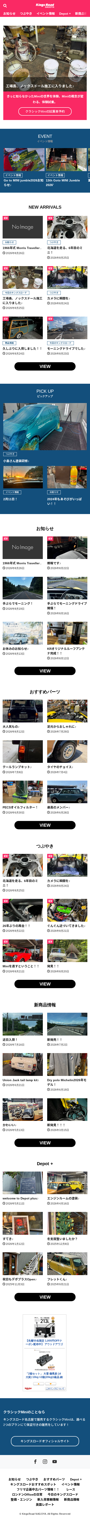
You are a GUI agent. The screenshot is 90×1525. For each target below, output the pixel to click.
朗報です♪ (54, 563)
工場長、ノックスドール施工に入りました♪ (22, 301)
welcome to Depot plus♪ (20, 1198)
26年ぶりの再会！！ (17, 926)
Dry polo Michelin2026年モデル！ (67, 1082)
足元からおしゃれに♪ (61, 726)
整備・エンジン (21, 1499)
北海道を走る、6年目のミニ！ (65, 250)
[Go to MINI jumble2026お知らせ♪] (24, 159)
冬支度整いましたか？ (62, 1239)
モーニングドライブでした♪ (66, 348)
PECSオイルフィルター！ (20, 807)
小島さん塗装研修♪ (16, 461)
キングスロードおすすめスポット (33, 1484)
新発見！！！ (56, 1125)
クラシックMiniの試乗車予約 (45, 111)
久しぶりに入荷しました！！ (22, 348)
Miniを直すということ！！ (21, 966)
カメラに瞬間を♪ (58, 298)
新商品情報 (45, 1004)
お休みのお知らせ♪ (16, 648)
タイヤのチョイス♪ (60, 767)
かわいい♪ (9, 1125)
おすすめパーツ (45, 691)
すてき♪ (8, 1239)
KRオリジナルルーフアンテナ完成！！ (66, 651)
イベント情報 (45, 13)
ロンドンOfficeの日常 (27, 1494)
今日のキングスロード (16, 293)
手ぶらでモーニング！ (18, 603)
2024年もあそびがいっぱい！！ (64, 501)
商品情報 (9, 343)
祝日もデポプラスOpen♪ (20, 1279)
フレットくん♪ (57, 1279)
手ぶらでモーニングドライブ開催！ (67, 606)
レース (70, 1489)
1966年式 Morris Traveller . (22, 248)
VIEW (45, 366)
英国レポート (45, 1504)
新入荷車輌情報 (48, 1499)
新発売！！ (54, 1039)
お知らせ (9, 13)
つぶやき (26, 13)
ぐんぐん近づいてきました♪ (66, 926)
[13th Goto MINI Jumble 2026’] (66, 159)
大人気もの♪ (11, 726)
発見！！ (53, 966)
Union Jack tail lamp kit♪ (21, 1080)
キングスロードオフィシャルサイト (45, 1441)
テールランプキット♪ (17, 767)
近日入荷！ (10, 1039)
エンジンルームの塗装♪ (63, 1198)
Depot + (65, 13)
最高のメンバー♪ (58, 807)
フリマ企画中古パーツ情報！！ (39, 1489)
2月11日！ (10, 499)
